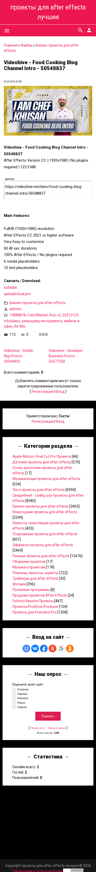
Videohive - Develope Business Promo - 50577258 (65, 356)
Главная (10, 45)
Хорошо (22, 693)
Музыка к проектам (29, 567)
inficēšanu (12, 321)
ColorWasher (37, 315)
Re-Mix (19, 326)
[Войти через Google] (61, 648)
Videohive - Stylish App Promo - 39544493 (18, 356)
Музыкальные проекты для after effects (46, 479)
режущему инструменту (42, 321)
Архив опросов (57, 727)
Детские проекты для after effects (42, 462)
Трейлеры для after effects (35, 578)
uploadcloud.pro (17, 294)
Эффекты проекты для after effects (43, 545)
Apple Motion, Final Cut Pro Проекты (42, 456)
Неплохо (22, 698)
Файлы (26, 45)
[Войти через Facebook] (44, 648)
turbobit (10, 287)
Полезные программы (31, 590)
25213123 (70, 315)
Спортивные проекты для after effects (45, 534)
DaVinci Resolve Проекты (33, 601)
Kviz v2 (55, 315)
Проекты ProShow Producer (35, 607)
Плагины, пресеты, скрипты (36, 573)
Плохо (21, 702)
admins (15, 309)
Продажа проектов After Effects (40, 595)
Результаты (38, 727)
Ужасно (22, 707)
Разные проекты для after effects (41, 556)
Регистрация (43, 391)
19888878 (17, 315)
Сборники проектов (29, 562)
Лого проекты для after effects (39, 490)
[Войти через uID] (26, 648)
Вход (60, 391)
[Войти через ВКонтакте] (35, 648)
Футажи (19, 584)
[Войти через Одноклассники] (70, 648)
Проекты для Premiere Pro (35, 612)
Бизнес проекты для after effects (37, 303)
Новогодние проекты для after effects (45, 512)
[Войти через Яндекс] (52, 648)
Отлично (22, 689)
